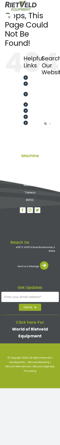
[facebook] (23, 210)
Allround (30, 163)
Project (34, 110)
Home (33, 77)
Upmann (30, 170)
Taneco (30, 192)
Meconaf (30, 185)
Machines (36, 117)
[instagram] (30, 210)
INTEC (30, 200)
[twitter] (37, 210)
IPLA (30, 178)
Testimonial (37, 104)
